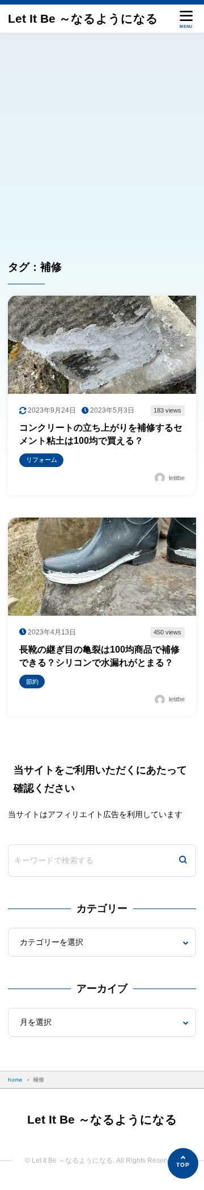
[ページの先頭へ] (183, 1163)
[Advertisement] (102, 141)
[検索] (183, 860)
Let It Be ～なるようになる (83, 18)
